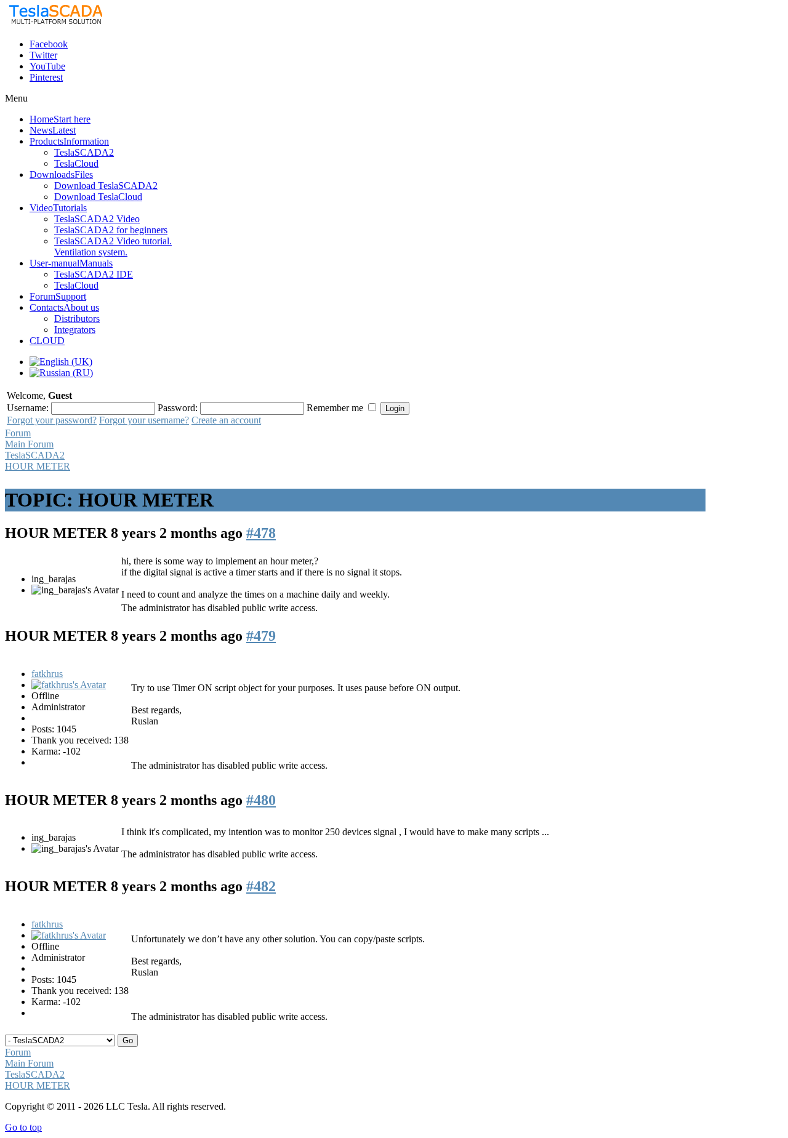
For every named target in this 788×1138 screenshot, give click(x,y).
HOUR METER (37, 466)
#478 (261, 533)
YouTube (47, 66)
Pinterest (46, 77)
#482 (261, 886)
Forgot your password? (52, 420)
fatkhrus (47, 673)
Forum (18, 433)
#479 (261, 636)
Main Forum (29, 444)
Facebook (49, 44)
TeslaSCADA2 (35, 455)
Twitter (43, 55)
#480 (261, 800)
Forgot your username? (144, 420)
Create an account (226, 420)
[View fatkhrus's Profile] (68, 684)
